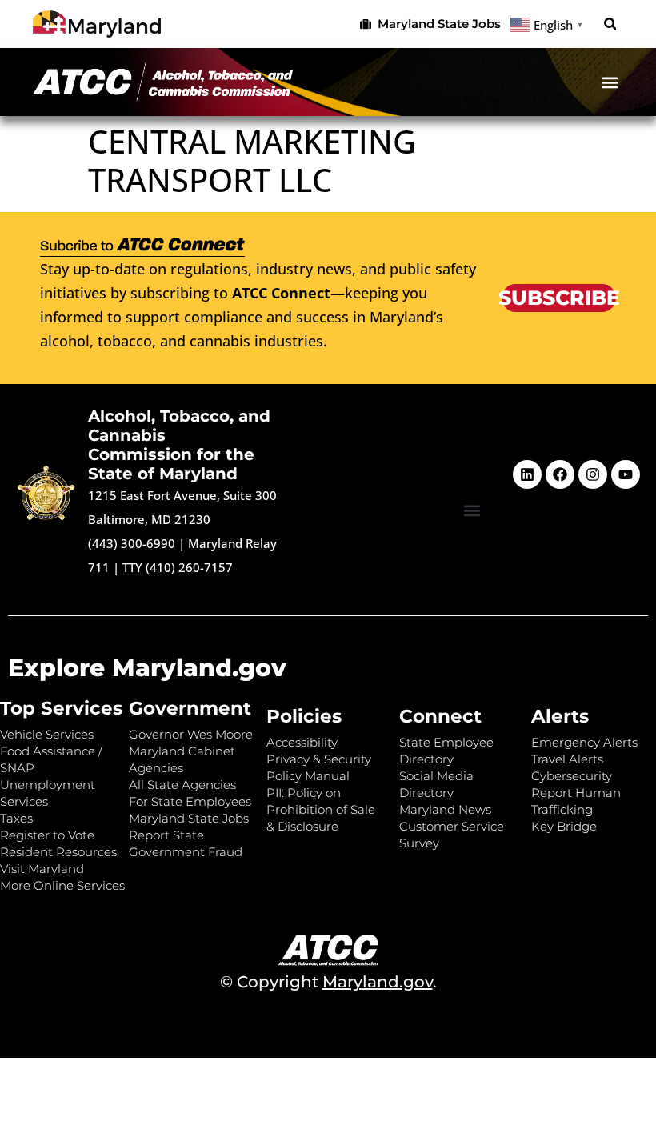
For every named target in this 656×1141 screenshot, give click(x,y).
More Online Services (62, 885)
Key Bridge (564, 826)
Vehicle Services (47, 734)
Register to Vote (47, 835)
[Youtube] (625, 474)
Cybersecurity (571, 775)
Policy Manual (308, 775)
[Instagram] (592, 474)
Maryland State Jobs (189, 818)
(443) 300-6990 (131, 543)
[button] (610, 24)
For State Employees (190, 801)
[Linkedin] (527, 474)
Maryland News (445, 809)
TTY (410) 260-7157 (177, 567)
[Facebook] (560, 474)
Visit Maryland (42, 868)
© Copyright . (328, 981)
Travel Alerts (567, 759)
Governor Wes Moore (191, 734)
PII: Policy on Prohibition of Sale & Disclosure (320, 809)
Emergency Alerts (584, 742)
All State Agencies (182, 784)
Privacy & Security (318, 759)
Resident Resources (58, 851)
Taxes (16, 818)
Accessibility (302, 742)
